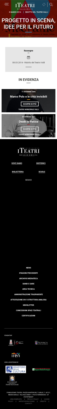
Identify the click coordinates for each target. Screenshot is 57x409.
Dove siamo (17, 163)
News (28, 268)
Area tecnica (28, 289)
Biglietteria (18, 172)
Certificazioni (28, 316)
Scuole (42, 172)
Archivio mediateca (28, 278)
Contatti (28, 403)
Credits (43, 401)
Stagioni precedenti (28, 273)
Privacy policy (33, 399)
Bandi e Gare (28, 284)
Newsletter (28, 305)
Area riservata (16, 399)
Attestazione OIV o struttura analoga (28, 300)
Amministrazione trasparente (28, 294)
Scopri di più (31, 104)
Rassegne (28, 50)
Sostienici (41, 163)
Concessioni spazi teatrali (28, 310)
